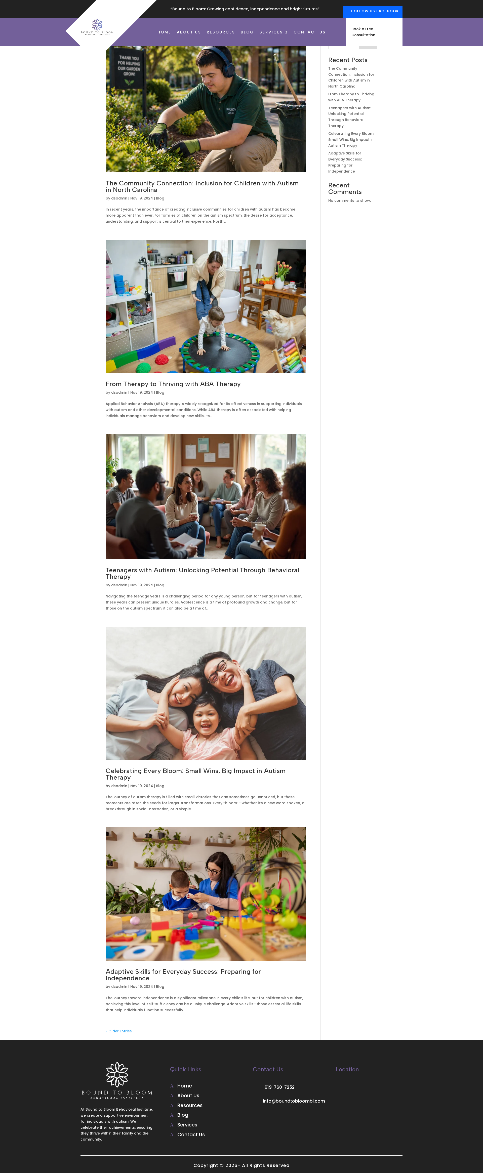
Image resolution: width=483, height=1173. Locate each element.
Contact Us (310, 32)
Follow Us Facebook (375, 11)
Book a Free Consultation (363, 31)
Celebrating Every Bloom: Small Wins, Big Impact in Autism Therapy (196, 774)
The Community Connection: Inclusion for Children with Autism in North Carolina (202, 186)
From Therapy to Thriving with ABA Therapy (173, 384)
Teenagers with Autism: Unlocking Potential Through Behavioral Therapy (202, 573)
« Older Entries (119, 1031)
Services (271, 32)
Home (164, 32)
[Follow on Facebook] (257, 1117)
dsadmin (119, 198)
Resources (221, 32)
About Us (189, 32)
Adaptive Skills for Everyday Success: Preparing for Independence (183, 974)
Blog (247, 32)
